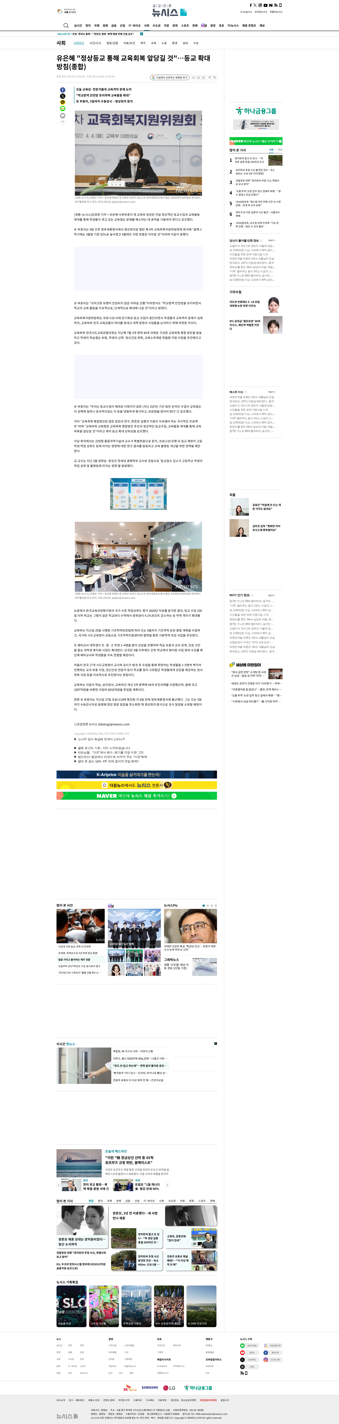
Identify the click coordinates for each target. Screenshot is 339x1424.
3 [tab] (212, 905)
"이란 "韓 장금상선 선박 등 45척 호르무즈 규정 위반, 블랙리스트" (129, 1160)
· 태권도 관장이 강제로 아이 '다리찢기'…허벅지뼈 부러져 (256, 683)
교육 (153, 43)
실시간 (78, 25)
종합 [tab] (280, 149)
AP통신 (209, 1345)
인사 (110, 1373)
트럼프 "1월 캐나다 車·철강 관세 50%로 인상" (147, 1188)
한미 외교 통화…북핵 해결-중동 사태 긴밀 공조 (96, 1188)
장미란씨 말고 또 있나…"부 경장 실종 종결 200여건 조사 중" (148, 1238)
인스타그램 (275, 1359)
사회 (146, 25)
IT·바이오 (135, 25)
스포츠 (185, 25)
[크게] (214, 77)
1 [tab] (204, 905)
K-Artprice (246, 11)
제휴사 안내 (93, 1400)
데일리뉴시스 (130, 1366)
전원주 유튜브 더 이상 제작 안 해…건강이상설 (138, 1080)
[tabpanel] (190, 931)
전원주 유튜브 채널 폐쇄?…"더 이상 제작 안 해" (178, 1260)
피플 (233, 494)
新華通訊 (210, 1352)
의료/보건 (129, 43)
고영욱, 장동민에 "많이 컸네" (176, 1238)
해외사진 (177, 1345)
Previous (58, 1185)
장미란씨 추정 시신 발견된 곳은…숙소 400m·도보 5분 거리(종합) (148, 1260)
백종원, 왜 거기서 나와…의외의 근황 (133, 1051)
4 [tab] (216, 905)
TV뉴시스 (233, 25)
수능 (196, 43)
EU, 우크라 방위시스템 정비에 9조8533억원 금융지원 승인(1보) (81, 1266)
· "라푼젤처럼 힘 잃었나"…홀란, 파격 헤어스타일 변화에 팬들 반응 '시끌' (256, 689)
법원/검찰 (112, 43)
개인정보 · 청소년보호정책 (183, 1400)
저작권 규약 (123, 1400)
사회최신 (79, 43)
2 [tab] (208, 905)
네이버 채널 (251, 1345)
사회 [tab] (271, 149)
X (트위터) (252, 1359)
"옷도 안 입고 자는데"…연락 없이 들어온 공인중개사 (140, 1066)
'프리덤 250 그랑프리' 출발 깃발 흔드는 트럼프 (81, 972)
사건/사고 (95, 43)
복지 (143, 43)
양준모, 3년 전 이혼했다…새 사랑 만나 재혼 (135, 1215)
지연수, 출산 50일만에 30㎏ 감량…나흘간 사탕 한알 (140, 1058)
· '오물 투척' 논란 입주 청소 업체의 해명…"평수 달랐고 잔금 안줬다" (256, 695)
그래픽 (160, 1352)
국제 (96, 25)
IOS (207, 1372)
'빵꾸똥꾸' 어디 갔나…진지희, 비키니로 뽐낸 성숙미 (140, 1073)
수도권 (156, 25)
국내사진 (161, 1345)
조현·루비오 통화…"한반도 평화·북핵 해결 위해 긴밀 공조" (95, 34)
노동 (164, 43)
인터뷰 (111, 1359)
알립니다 (225, 1400)
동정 (131, 1373)
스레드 (251, 1366)
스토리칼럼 (129, 1345)
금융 (114, 25)
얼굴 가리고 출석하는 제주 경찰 (74, 959)
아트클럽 (112, 1352)
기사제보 (150, 1400)
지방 (166, 25)
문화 (175, 25)
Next (167, 1185)
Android (209, 1366)
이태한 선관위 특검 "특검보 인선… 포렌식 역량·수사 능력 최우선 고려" (190, 948)
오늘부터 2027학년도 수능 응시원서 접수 (79, 966)
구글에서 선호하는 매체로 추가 (171, 77)
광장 (213, 25)
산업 (122, 25)
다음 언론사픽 (275, 1345)
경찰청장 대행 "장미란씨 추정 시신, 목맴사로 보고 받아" (81, 1255)
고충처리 (137, 1400)
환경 (174, 43)
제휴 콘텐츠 (249, 25)
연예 (195, 25)
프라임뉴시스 (261, 11)
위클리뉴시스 (276, 11)
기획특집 (128, 1359)
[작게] (209, 77)
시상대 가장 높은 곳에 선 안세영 (74, 946)
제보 (262, 25)
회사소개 (60, 1400)
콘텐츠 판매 (108, 1400)
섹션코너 (112, 1366)
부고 (121, 1373)
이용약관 (162, 1400)
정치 (88, 25)
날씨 (185, 43)
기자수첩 (236, 291)
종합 (91, 1201)
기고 (126, 1352)
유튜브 (251, 1352)
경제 (105, 25)
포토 (221, 25)
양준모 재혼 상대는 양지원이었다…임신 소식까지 (82, 1242)
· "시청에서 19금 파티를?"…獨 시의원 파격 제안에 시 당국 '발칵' (256, 701)
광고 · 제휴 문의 (76, 1400)
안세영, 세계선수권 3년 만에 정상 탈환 (77, 953)
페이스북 (275, 1352)
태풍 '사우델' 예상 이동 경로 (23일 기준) (176, 966)
